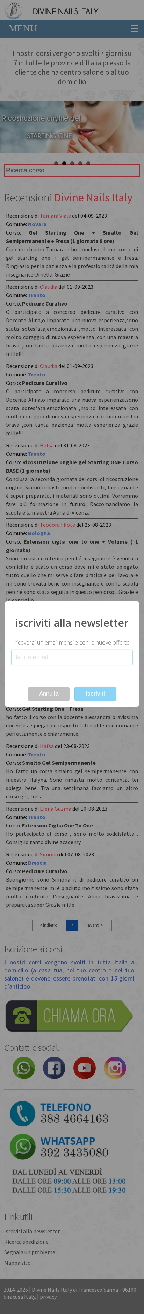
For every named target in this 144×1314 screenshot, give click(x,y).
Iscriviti (95, 693)
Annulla (48, 693)
